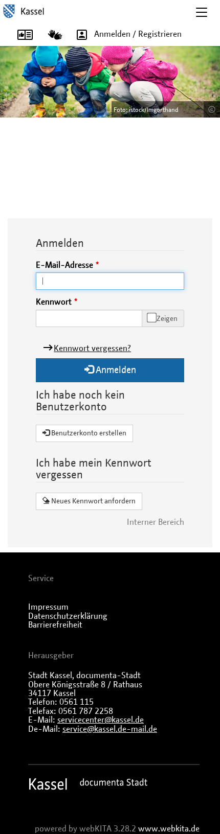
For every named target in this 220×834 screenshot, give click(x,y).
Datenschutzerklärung (67, 616)
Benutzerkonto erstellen (88, 433)
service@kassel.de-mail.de (109, 729)
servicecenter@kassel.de (100, 720)
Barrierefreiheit (55, 625)
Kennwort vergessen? (92, 348)
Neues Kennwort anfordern (93, 501)
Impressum (48, 607)
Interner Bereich (155, 522)
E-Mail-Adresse (64, 265)
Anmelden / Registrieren (138, 34)
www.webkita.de (169, 829)
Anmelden (115, 370)
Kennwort (54, 302)
